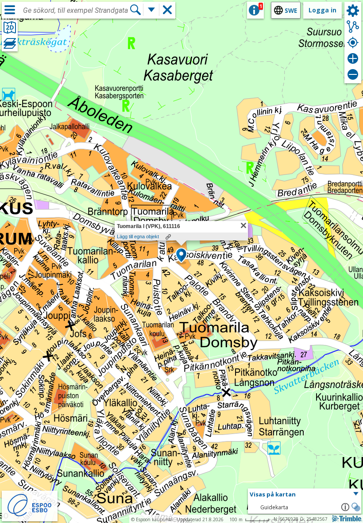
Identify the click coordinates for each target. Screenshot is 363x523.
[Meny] (10, 10)
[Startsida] (30, 515)
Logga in (322, 10)
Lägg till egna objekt (138, 236)
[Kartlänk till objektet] (168, 236)
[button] (181, 256)
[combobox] (76, 10)
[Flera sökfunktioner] (151, 10)
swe (291, 10)
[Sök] (135, 10)
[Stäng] (243, 225)
